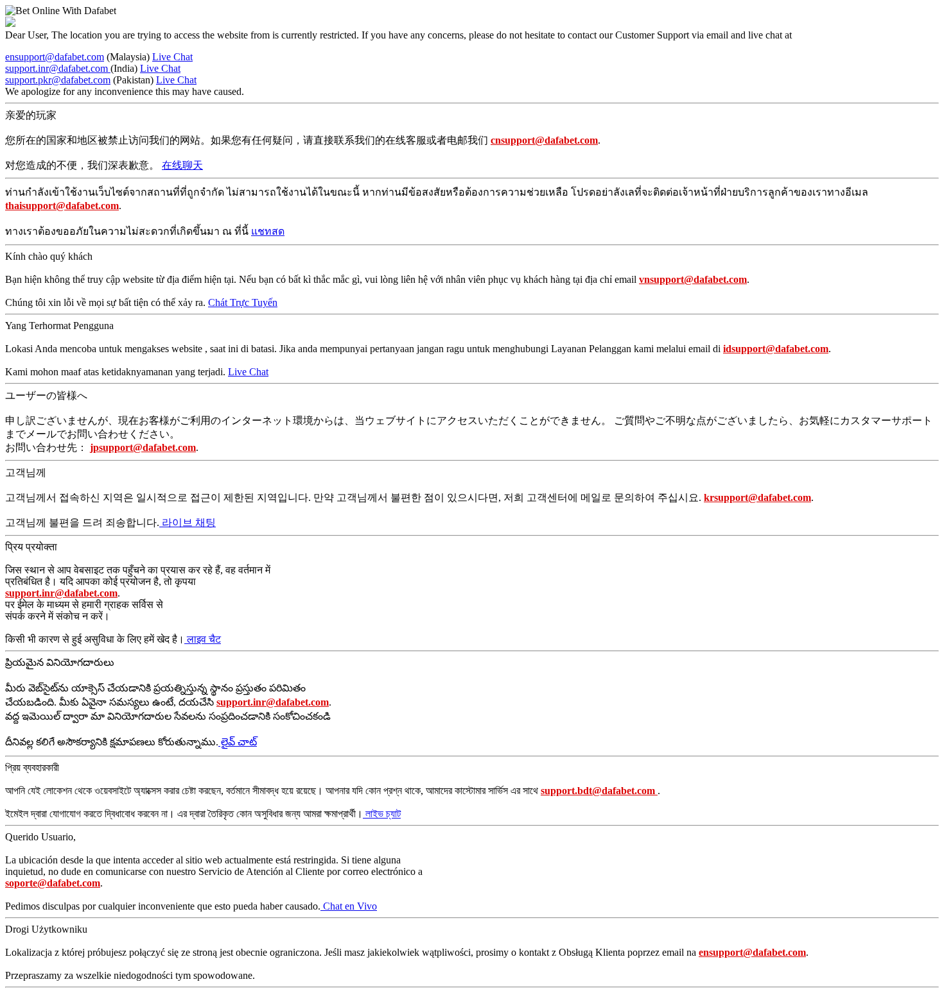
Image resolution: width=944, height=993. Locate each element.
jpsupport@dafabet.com (143, 447)
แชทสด (267, 231)
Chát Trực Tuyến (242, 302)
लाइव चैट (202, 639)
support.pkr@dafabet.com (57, 79)
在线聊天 (182, 165)
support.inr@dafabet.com (57, 68)
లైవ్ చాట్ (237, 741)
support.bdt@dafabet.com (599, 790)
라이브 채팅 (187, 522)
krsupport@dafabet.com (757, 497)
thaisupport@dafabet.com (62, 205)
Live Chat (172, 56)
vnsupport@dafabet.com (693, 279)
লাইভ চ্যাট (382, 813)
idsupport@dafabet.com (775, 348)
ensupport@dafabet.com (54, 56)
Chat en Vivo (348, 906)
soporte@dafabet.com (52, 883)
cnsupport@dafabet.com (544, 140)
